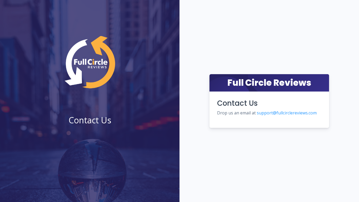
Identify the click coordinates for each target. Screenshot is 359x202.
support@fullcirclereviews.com (287, 113)
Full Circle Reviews (269, 83)
